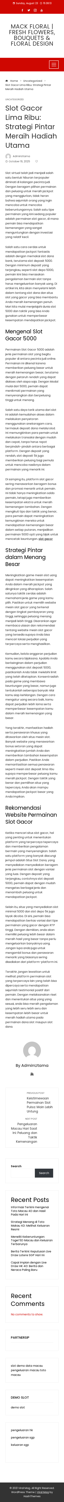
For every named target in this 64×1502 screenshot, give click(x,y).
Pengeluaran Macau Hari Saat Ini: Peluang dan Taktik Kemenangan (24, 1130)
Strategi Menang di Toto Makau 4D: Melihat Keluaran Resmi (30, 1225)
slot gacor (46, 539)
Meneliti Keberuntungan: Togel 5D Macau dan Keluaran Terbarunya (32, 1240)
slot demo (18, 1366)
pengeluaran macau (25, 1370)
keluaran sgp (20, 1445)
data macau (34, 1366)
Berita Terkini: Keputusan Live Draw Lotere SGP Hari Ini (31, 1253)
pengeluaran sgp (23, 1437)
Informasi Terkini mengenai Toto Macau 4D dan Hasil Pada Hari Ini (30, 1211)
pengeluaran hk (22, 1430)
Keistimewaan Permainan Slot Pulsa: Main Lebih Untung (40, 1103)
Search (16, 1166)
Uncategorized (14, 99)
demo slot (18, 1407)
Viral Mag (43, 1492)
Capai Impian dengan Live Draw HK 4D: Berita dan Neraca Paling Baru (29, 1266)
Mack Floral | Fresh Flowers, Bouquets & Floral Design (32, 35)
